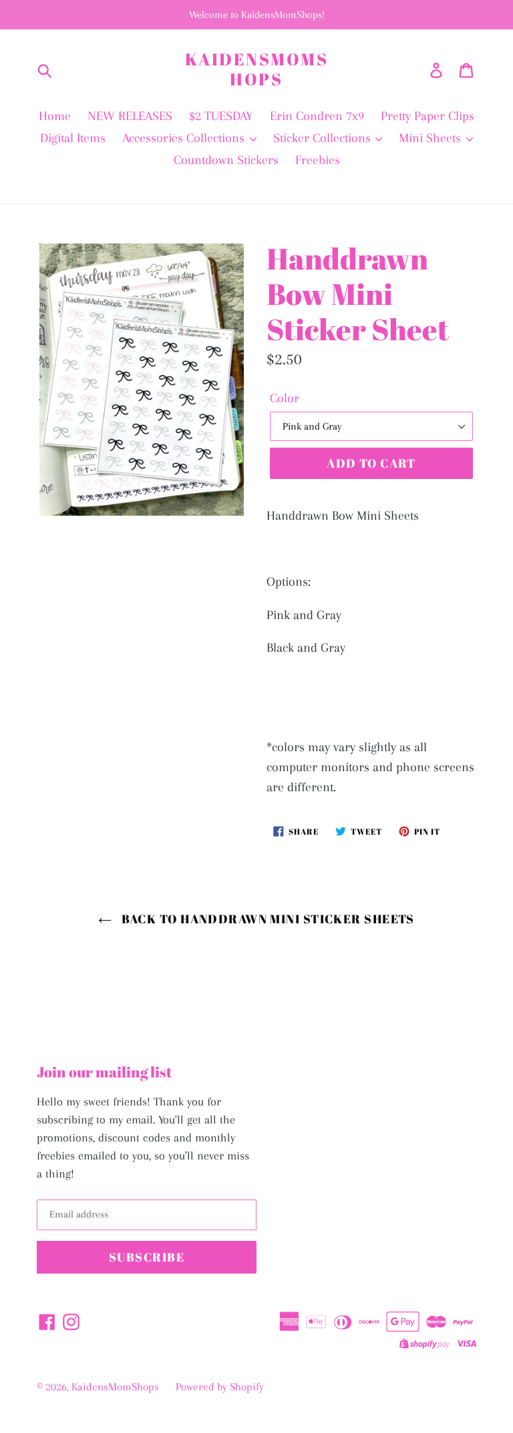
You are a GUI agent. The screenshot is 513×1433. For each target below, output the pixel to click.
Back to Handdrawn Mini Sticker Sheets (266, 919)
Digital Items (73, 138)
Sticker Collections (323, 138)
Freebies (317, 160)
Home (55, 116)
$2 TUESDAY (221, 116)
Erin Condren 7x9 (317, 116)
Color (284, 398)
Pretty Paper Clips (427, 116)
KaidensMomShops (257, 69)
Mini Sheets (431, 138)
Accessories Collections (185, 138)
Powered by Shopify (220, 1386)
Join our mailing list (104, 1072)
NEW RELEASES (130, 116)
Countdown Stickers (226, 160)
